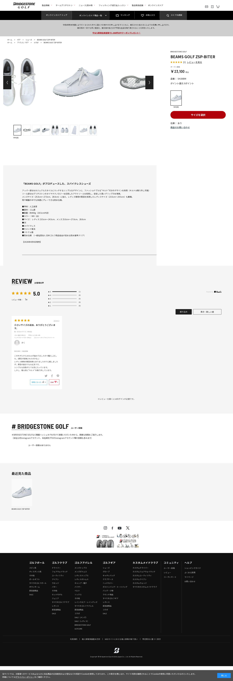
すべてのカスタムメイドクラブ (145, 587)
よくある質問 (190, 572)
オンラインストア (155, 5)
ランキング (125, 15)
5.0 (36, 293)
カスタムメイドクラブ (145, 562)
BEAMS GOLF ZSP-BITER (21, 509)
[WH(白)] (78, 82)
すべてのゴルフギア (110, 598)
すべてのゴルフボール (38, 583)
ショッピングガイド (192, 568)
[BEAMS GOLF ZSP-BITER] (22, 492)
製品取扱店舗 (137, 5)
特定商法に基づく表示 (151, 639)
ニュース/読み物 (85, 5)
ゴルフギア (109, 562)
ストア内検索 (176, 15)
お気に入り (150, 15)
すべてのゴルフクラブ (60, 602)
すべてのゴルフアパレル (84, 606)
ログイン (120, 399)
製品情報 (45, 5)
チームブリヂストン (64, 5)
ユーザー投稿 (169, 568)
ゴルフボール (36, 562)
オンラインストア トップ (56, 15)
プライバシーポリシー (25, 677)
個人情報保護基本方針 (91, 639)
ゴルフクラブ (59, 562)
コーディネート (170, 577)
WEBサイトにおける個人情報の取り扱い (121, 639)
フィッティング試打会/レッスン (112, 5)
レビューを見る (194, 62)
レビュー (167, 572)
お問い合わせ (190, 581)
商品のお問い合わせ (180, 127)
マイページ (189, 577)
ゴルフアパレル (83, 562)
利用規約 (74, 639)
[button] (7, 82)
